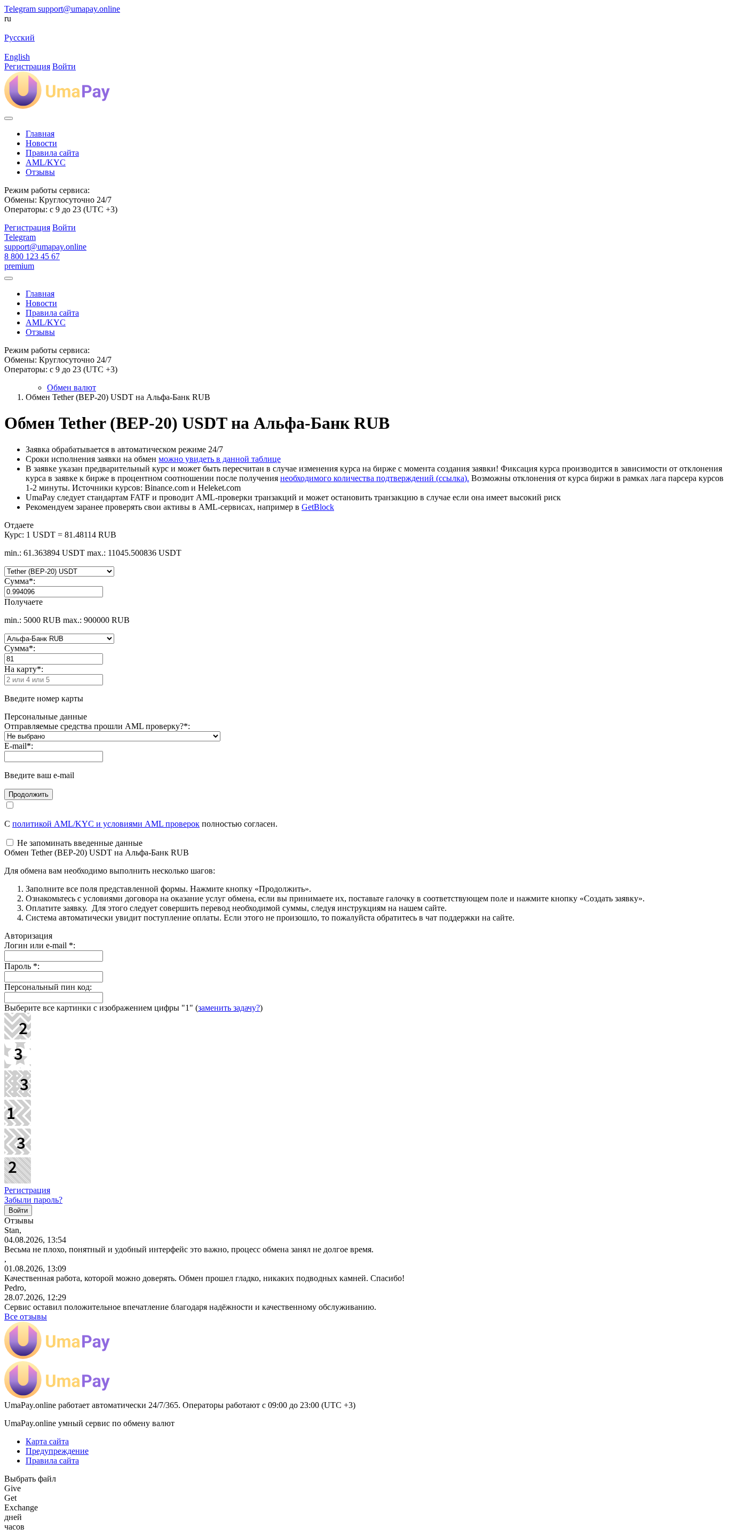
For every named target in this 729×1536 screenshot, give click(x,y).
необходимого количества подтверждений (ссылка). (374, 478)
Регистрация (27, 1190)
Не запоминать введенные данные (78, 842)
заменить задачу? (229, 1007)
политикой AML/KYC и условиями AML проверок (106, 823)
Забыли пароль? (33, 1199)
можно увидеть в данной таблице (220, 458)
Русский (19, 37)
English (17, 56)
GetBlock (318, 506)
